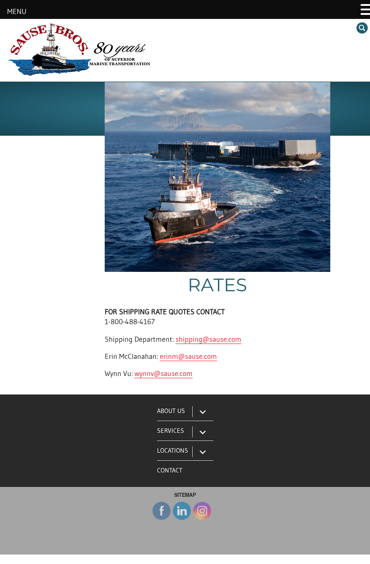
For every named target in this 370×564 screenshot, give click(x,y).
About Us (171, 411)
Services (170, 430)
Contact (169, 470)
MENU (17, 11)
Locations (172, 450)
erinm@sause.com (188, 356)
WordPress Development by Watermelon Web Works (185, 560)
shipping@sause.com (208, 339)
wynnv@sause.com (163, 373)
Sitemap (185, 494)
